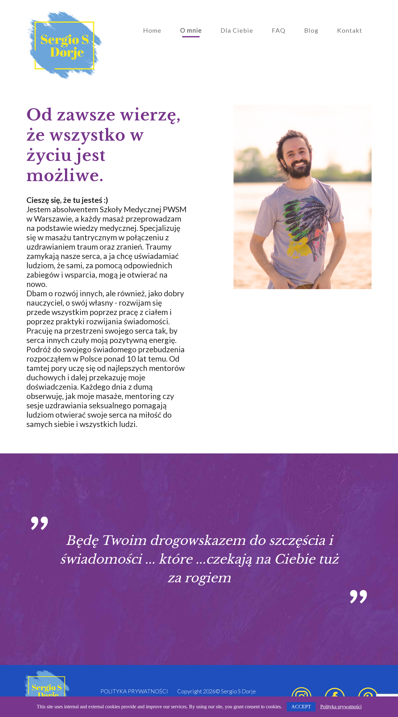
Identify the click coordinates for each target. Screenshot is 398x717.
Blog (311, 30)
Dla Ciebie (236, 30)
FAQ (278, 30)
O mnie (191, 30)
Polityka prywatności (134, 691)
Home (152, 30)
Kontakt (349, 30)
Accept (301, 706)
